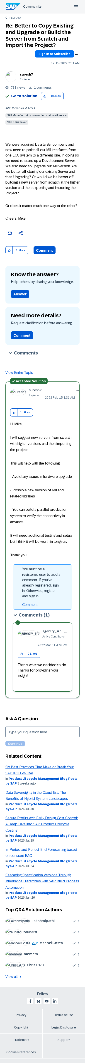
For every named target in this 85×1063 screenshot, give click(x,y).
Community (32, 6)
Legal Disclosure (63, 1027)
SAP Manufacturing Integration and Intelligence (36, 115)
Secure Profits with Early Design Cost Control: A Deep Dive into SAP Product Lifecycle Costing (41, 824)
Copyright (21, 1027)
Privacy (21, 1015)
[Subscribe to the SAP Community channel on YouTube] (47, 1001)
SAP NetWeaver (17, 122)
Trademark (21, 1040)
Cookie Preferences (21, 1052)
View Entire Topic (19, 373)
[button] (44, 96)
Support (64, 1040)
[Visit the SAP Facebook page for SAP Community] (30, 1001)
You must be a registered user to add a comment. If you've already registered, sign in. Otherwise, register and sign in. (41, 582)
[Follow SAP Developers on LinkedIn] (55, 1001)
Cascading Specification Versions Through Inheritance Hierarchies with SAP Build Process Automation (42, 881)
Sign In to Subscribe (54, 54)
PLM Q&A (15, 17)
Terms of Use (63, 1015)
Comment (44, 250)
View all (11, 977)
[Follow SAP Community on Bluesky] (38, 1001)
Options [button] (76, 54)
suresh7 (26, 74)
